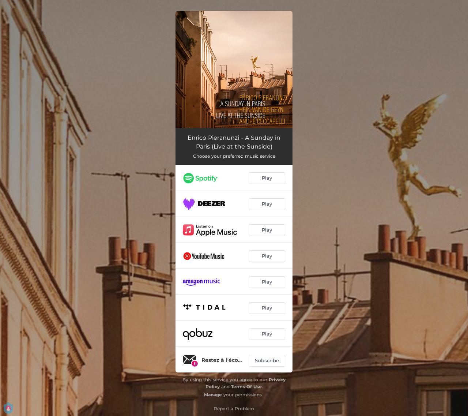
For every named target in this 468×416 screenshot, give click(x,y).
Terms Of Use (246, 386)
